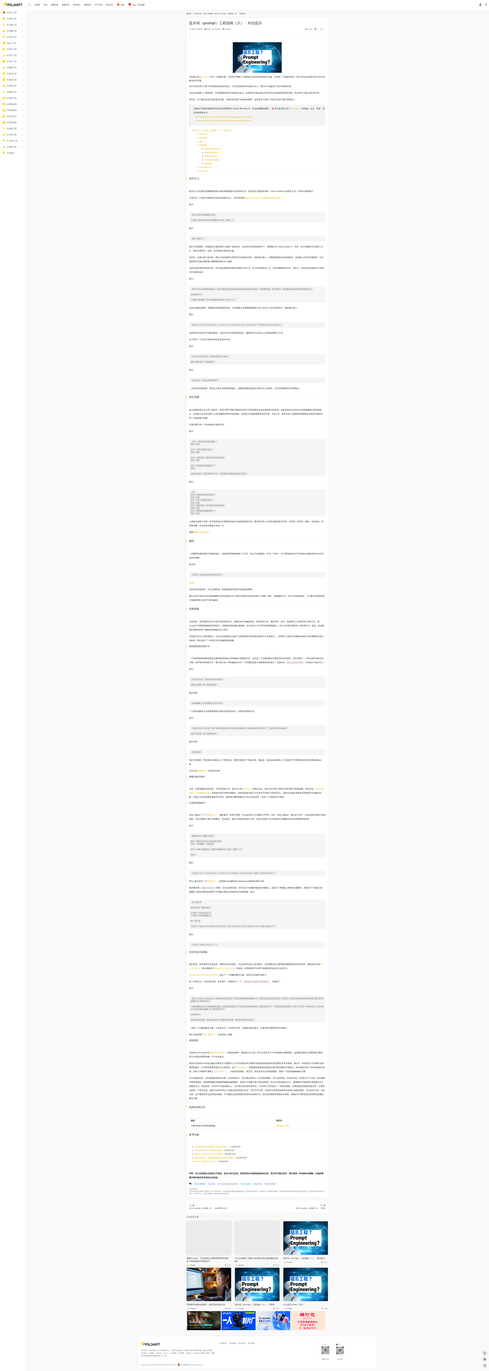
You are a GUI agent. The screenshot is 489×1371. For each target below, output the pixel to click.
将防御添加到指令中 (212, 149)
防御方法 (211, 881)
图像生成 (65, 5)
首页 (190, 13)
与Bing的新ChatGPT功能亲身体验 (207, 1150)
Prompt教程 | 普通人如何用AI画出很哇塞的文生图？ (257, 1259)
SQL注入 (246, 788)
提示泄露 (202, 138)
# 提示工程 (257, 1184)
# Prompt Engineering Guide (228, 1184)
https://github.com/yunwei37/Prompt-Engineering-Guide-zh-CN (225, 117)
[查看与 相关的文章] (190, 38)
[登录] (480, 5)
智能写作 (87, 5)
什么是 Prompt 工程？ (293, 1304)
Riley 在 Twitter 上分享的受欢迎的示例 (262, 197)
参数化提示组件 (210, 152)
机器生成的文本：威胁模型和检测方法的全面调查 (213, 1158)
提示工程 (203, 77)
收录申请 (223, 1343)
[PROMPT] (150, 1345)
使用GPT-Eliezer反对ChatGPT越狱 (208, 1154)
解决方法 (211, 815)
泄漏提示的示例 (200, 532)
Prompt (227, 29)
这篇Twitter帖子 (217, 1052)
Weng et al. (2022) (222, 968)
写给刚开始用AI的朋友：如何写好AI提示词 (206, 1304)
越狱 (201, 141)
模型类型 (208, 163)
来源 (191, 582)
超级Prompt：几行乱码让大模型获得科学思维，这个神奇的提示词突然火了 (208, 1259)
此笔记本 (201, 770)
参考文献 (202, 171)
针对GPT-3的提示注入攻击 (205, 1161)
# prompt (211, 1184)
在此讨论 (220, 1071)
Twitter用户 (241, 1067)
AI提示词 (109, 5)
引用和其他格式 (210, 156)
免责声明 (242, 1343)
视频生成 (54, 5)
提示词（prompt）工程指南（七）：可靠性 (255, 1304)
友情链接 (232, 1343)
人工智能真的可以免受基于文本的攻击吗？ (211, 1147)
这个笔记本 (208, 1034)
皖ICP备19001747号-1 (169, 1365)
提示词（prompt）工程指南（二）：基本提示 (304, 1258)
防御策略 (202, 145)
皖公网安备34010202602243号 (191, 1365)
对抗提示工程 (282, 1125)
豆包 (45, 5)
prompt (294, 108)
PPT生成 (98, 5)
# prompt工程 (245, 1184)
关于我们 (251, 1343)
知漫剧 (37, 5)
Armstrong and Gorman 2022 (203, 975)
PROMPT (157, 1365)
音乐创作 (76, 5)
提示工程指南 (208, 13)
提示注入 (202, 134)
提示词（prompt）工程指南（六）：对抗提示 (212, 130)
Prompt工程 (197, 13)
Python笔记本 (204, 167)
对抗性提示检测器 (211, 160)
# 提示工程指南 (199, 1184)
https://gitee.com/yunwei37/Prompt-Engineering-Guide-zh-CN (224, 121)
